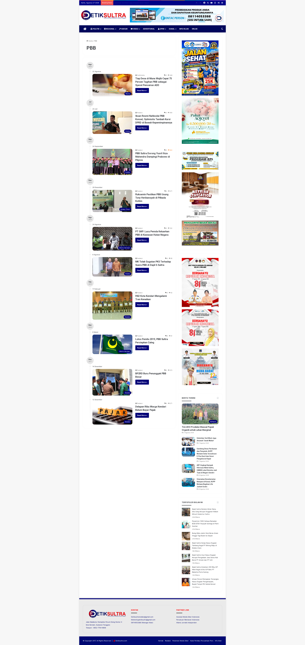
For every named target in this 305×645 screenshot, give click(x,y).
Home (90, 41)
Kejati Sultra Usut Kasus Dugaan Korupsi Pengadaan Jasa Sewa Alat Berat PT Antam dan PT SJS (205, 557)
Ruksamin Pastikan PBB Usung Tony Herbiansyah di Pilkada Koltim (151, 197)
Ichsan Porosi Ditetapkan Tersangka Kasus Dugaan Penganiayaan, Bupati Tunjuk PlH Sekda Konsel (205, 581)
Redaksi (139, 113)
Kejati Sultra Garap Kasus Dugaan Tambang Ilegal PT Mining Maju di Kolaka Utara (204, 545)
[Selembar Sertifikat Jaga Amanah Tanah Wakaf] (188, 441)
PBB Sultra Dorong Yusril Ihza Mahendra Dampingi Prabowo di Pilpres (152, 156)
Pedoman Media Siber (180, 641)
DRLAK (195, 29)
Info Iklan (184, 29)
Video (135, 29)
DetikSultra (141, 75)
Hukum (124, 29)
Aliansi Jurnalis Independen (186, 623)
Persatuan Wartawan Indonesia (187, 620)
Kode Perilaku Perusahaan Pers (201, 641)
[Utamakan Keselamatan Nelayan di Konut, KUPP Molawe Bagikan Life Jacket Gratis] (188, 482)
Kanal (172, 29)
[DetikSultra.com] (103, 15)
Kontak (160, 641)
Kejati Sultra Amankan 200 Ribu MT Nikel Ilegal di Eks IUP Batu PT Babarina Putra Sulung (205, 569)
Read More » (142, 90)
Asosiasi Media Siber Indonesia (187, 617)
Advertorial (149, 29)
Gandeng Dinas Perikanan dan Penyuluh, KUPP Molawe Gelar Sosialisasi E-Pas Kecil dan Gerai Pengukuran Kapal (156, 3)
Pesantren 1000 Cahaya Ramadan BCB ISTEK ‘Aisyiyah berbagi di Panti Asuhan (205, 523)
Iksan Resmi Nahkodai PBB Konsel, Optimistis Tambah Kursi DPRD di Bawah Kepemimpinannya (153, 119)
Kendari (92, 625)
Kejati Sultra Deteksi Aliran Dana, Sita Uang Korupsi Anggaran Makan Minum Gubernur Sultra (205, 511)
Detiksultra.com (121, 641)
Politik (96, 29)
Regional (110, 29)
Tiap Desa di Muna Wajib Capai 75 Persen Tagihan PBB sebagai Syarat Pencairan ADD (153, 82)
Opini (161, 29)
